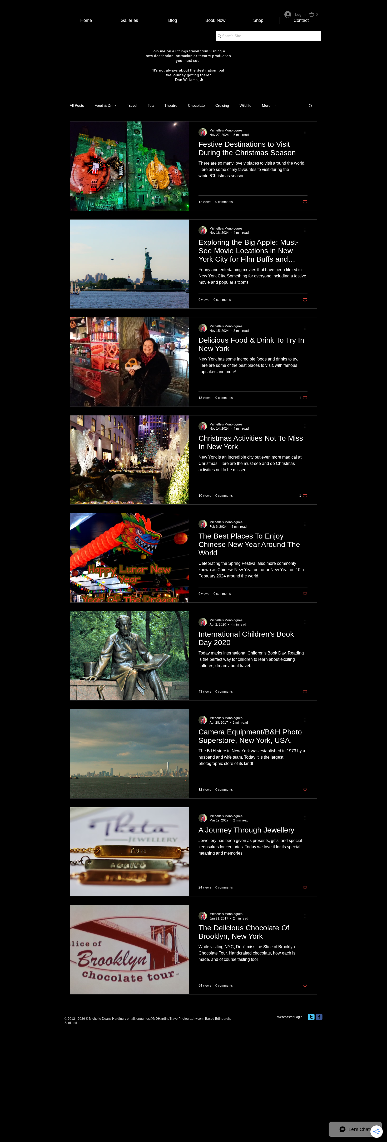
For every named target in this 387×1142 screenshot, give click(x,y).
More (266, 105)
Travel (132, 105)
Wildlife (245, 105)
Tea (151, 105)
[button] (315, 14)
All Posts (77, 105)
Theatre (170, 105)
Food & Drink (105, 105)
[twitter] (311, 1017)
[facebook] (319, 1017)
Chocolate (196, 105)
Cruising (222, 105)
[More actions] (307, 132)
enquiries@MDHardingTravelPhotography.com (170, 1019)
